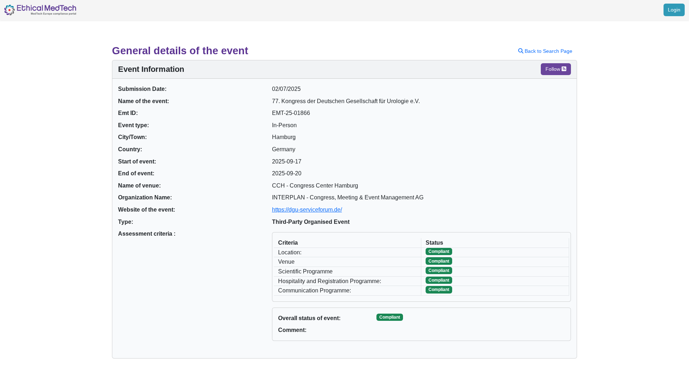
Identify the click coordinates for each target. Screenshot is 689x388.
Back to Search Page (547, 51)
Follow (553, 69)
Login (674, 10)
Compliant (389, 317)
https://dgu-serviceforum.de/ (307, 210)
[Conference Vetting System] (40, 10)
